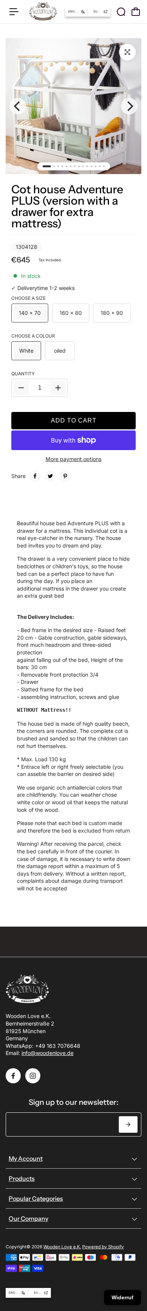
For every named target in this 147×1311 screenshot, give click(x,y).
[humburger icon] (14, 11)
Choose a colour (33, 336)
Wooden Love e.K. (62, 1246)
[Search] (121, 11)
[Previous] (17, 106)
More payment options (73, 459)
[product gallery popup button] (127, 52)
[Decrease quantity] (21, 388)
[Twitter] (50, 476)
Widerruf (122, 1297)
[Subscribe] (128, 1124)
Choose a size (28, 298)
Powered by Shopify (103, 1246)
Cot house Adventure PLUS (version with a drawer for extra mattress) (67, 206)
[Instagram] (32, 1075)
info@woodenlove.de (47, 1053)
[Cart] (135, 11)
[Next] (129, 106)
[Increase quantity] (58, 388)
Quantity (23, 373)
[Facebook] (35, 476)
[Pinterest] (65, 476)
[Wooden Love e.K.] (43, 11)
